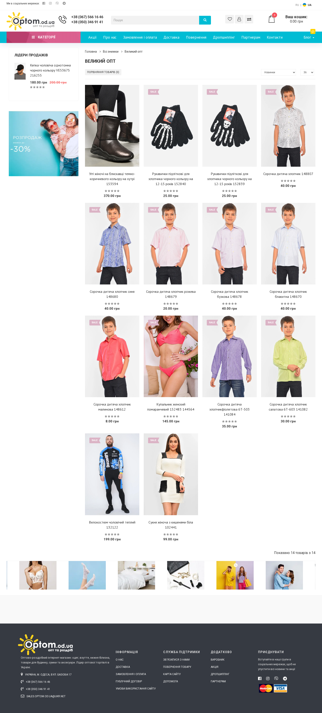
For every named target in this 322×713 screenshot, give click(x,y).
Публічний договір (129, 681)
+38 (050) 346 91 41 (87, 22)
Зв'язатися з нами (176, 659)
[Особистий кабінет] (239, 19)
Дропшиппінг (224, 37)
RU (297, 5)
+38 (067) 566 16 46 (87, 17)
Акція (214, 666)
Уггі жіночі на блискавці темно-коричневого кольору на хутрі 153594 (112, 179)
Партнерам (250, 37)
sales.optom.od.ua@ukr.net (45, 696)
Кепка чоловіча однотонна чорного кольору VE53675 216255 (50, 70)
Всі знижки (111, 51)
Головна (91, 51)
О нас (120, 659)
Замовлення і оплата (140, 37)
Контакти (275, 37)
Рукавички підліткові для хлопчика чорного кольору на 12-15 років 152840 (171, 179)
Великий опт (134, 51)
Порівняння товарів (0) (103, 72)
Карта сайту (172, 674)
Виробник (218, 659)
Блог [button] (308, 37)
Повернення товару (177, 666)
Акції (92, 37)
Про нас (110, 37)
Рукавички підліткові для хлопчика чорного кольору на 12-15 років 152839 (229, 179)
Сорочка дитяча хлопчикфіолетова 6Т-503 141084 (229, 409)
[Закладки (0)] (229, 19)
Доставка (171, 37)
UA (309, 5)
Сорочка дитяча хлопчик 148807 (288, 174)
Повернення (196, 37)
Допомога (170, 681)
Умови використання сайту (136, 688)
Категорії (46, 37)
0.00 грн (291, 19)
